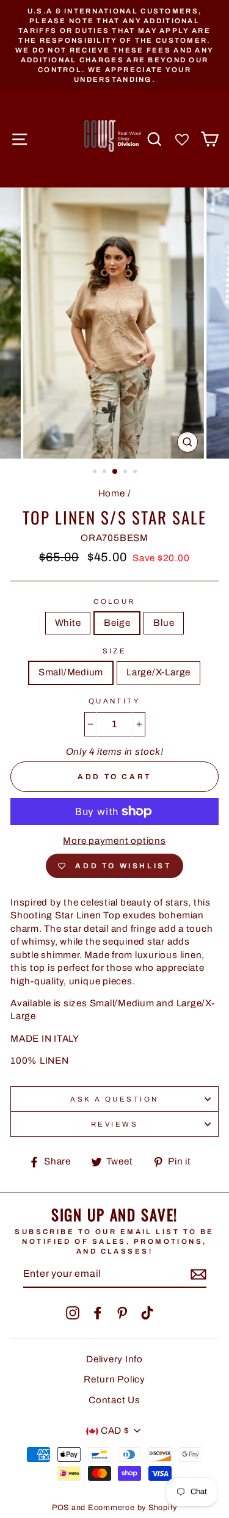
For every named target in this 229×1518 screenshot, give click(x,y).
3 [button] (115, 472)
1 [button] (96, 473)
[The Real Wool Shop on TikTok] (147, 1313)
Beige (117, 623)
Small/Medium (70, 672)
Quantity (115, 701)
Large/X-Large (158, 672)
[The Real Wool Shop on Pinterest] (122, 1313)
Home (111, 493)
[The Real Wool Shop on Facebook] (97, 1313)
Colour (114, 601)
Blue (163, 623)
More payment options (114, 841)
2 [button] (106, 473)
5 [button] (136, 473)
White (68, 623)
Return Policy (114, 1379)
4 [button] (126, 473)
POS (60, 1507)
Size (115, 651)
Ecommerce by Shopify (132, 1507)
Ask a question (114, 1099)
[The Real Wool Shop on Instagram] (72, 1313)
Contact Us (114, 1400)
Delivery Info (114, 1359)
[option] (114, 45)
